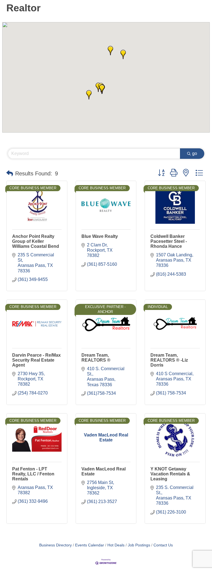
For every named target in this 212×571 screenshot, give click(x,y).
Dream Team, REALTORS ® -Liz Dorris (169, 360)
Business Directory (55, 545)
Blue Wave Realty (99, 236)
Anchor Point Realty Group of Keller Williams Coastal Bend (35, 241)
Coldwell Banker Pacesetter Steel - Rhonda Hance (168, 241)
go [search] (194, 153)
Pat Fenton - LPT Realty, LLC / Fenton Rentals (33, 474)
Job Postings (139, 545)
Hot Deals (115, 545)
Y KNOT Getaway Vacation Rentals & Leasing (170, 474)
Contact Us (163, 545)
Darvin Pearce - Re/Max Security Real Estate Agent (36, 360)
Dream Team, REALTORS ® (95, 357)
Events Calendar (89, 545)
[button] (102, 89)
